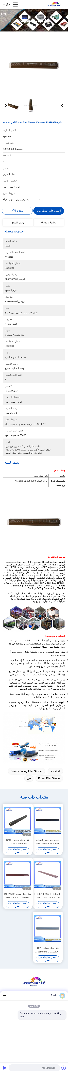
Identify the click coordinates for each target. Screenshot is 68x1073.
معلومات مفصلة (49, 222)
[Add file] (63, 1067)
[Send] (4, 1067)
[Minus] (5, 996)
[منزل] (34, 985)
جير (29, 778)
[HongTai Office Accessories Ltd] (54, 5)
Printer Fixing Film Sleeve (26, 771)
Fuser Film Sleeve (49, 778)
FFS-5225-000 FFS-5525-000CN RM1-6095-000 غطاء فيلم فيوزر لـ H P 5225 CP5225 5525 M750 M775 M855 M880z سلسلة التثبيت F (47, 896)
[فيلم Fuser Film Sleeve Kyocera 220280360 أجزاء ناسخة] (34, 64)
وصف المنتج (18, 222)
